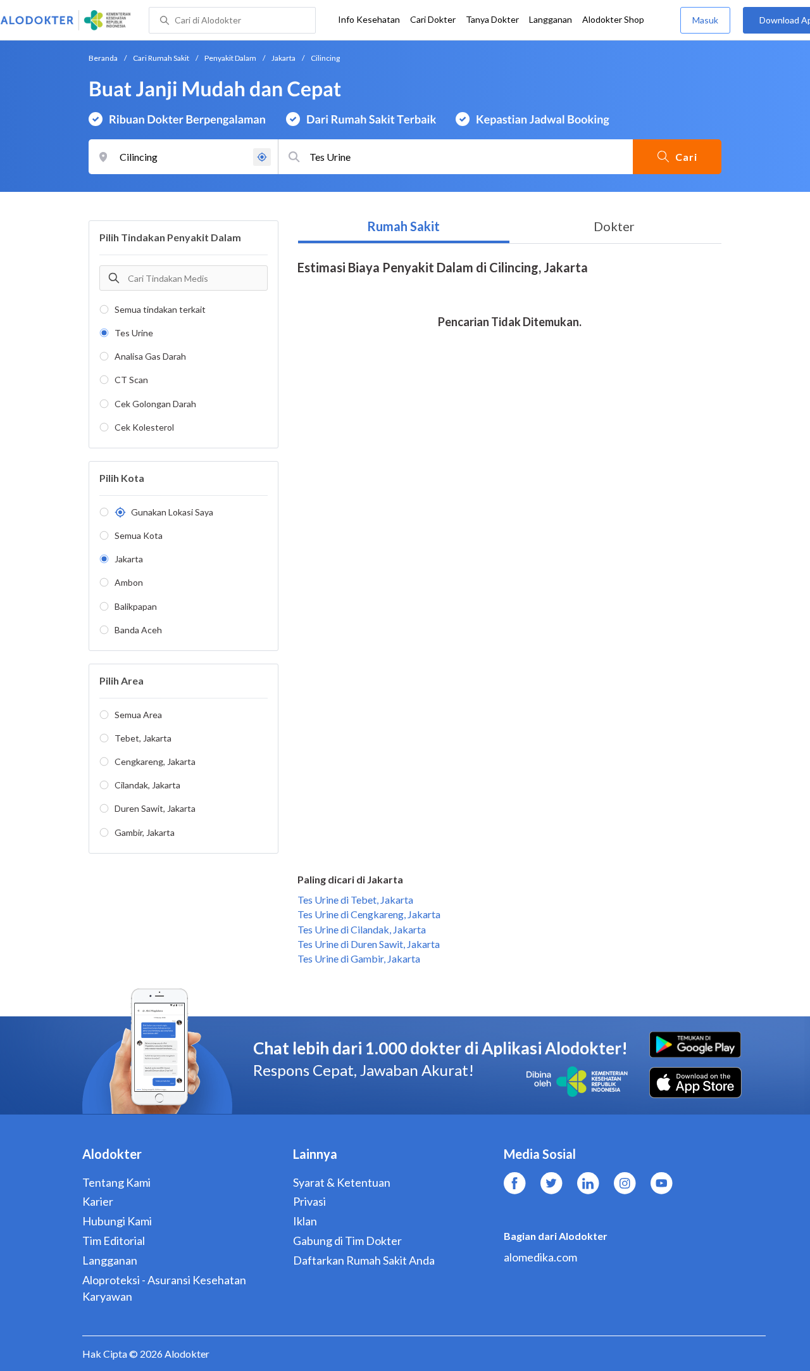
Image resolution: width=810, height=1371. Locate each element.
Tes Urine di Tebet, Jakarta (355, 900)
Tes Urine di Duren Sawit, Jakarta (368, 944)
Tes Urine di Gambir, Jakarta (358, 958)
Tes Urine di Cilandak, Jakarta (361, 929)
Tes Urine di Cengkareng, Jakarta (368, 914)
